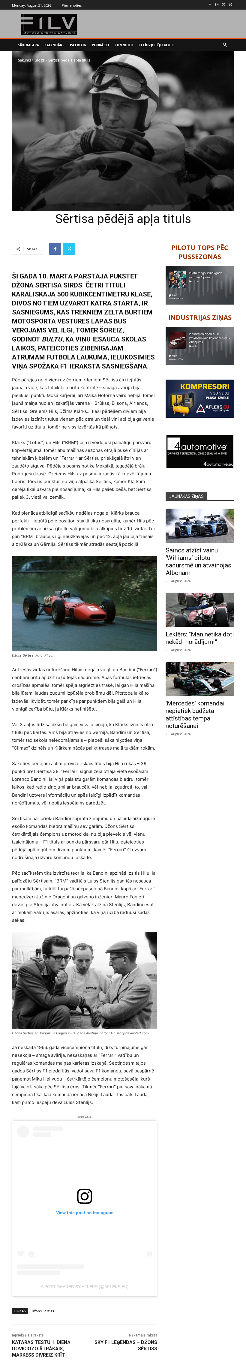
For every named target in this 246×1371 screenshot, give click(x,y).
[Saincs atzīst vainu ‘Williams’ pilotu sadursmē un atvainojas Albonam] (200, 526)
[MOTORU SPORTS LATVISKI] (49, 24)
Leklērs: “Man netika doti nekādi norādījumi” (200, 638)
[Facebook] (210, 5)
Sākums (24, 60)
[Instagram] (217, 5)
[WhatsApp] (230, 5)
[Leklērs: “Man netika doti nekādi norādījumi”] (200, 610)
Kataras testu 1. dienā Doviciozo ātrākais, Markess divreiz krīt (41, 1348)
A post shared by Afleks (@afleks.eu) (85, 1286)
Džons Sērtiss (43, 1311)
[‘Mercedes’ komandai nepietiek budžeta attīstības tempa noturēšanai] (200, 679)
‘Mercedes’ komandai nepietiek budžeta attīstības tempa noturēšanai (195, 714)
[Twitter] (223, 5)
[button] (225, 45)
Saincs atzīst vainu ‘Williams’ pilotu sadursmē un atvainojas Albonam (198, 561)
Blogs (39, 60)
